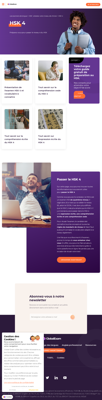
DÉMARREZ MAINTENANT (51, 350)
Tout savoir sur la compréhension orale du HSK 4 (49, 90)
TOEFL (50, 358)
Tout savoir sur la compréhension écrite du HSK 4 (16, 139)
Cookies (60, 358)
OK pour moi (33, 390)
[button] (7, 397)
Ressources (90, 345)
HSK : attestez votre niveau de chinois (43, 16)
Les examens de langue (18, 16)
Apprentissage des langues (45, 345)
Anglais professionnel (72, 345)
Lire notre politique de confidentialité (19, 382)
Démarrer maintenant (71, 260)
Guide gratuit (78, 94)
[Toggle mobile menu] (4, 4)
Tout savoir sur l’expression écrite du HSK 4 (49, 139)
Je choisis (12, 390)
